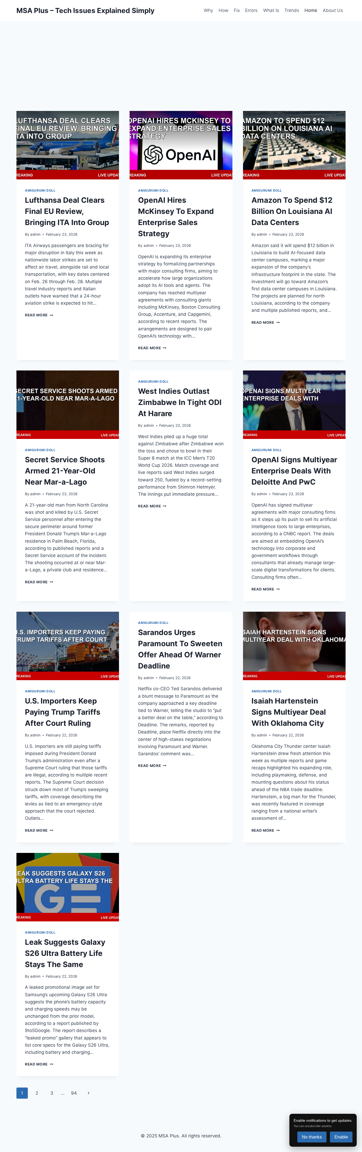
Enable (341, 1137)
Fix (237, 10)
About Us (333, 10)
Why (208, 10)
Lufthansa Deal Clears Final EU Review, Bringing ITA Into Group (67, 211)
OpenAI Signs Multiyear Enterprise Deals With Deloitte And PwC (294, 470)
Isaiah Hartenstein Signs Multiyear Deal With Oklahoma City (288, 712)
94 (74, 1093)
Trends (291, 10)
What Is (271, 10)
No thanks (312, 1137)
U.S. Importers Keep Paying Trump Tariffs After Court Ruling (62, 712)
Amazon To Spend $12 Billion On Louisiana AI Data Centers (292, 211)
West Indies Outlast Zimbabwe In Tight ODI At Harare (180, 402)
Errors (251, 10)
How (223, 10)
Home (310, 10)
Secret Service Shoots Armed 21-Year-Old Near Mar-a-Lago (65, 470)
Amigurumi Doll (40, 190)
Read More (39, 315)
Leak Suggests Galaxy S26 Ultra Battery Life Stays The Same (65, 953)
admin (35, 234)
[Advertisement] (181, 54)
